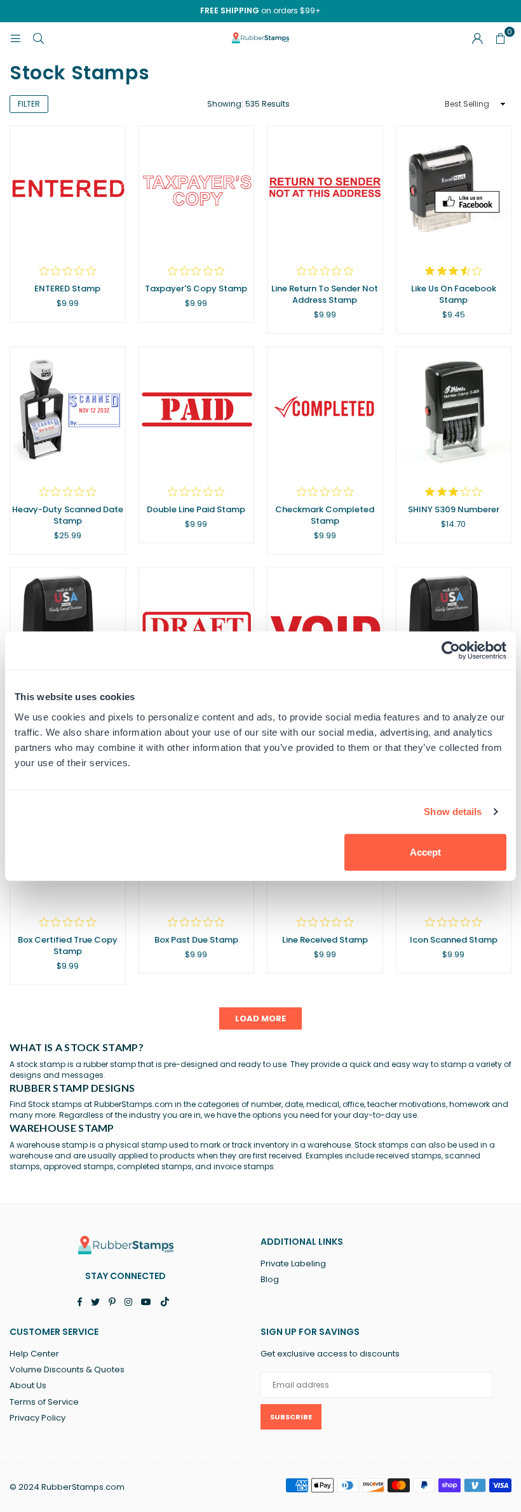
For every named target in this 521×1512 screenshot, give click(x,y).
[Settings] (477, 38)
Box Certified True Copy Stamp (68, 945)
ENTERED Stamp (67, 288)
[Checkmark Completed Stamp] (324, 410)
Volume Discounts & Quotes (67, 1369)
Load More (260, 1018)
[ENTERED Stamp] (67, 189)
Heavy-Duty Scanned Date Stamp (67, 515)
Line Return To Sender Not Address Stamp (324, 294)
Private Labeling (293, 1263)
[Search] (38, 37)
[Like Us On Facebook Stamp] (453, 189)
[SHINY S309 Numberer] (453, 410)
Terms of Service (44, 1402)
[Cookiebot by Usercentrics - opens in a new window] (450, 650)
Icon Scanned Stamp (453, 940)
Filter (29, 103)
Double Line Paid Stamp (196, 509)
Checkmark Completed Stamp (324, 515)
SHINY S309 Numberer (453, 509)
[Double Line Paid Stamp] (196, 410)
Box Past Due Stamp (196, 940)
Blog (269, 1279)
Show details (453, 811)
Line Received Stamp (325, 940)
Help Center (34, 1354)
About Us (28, 1385)
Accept (425, 851)
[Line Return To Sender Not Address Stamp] (324, 189)
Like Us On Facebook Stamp (453, 294)
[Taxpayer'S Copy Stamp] (196, 189)
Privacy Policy (37, 1418)
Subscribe (291, 1417)
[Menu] (15, 37)
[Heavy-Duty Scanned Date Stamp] (67, 410)
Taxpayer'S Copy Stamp (196, 288)
